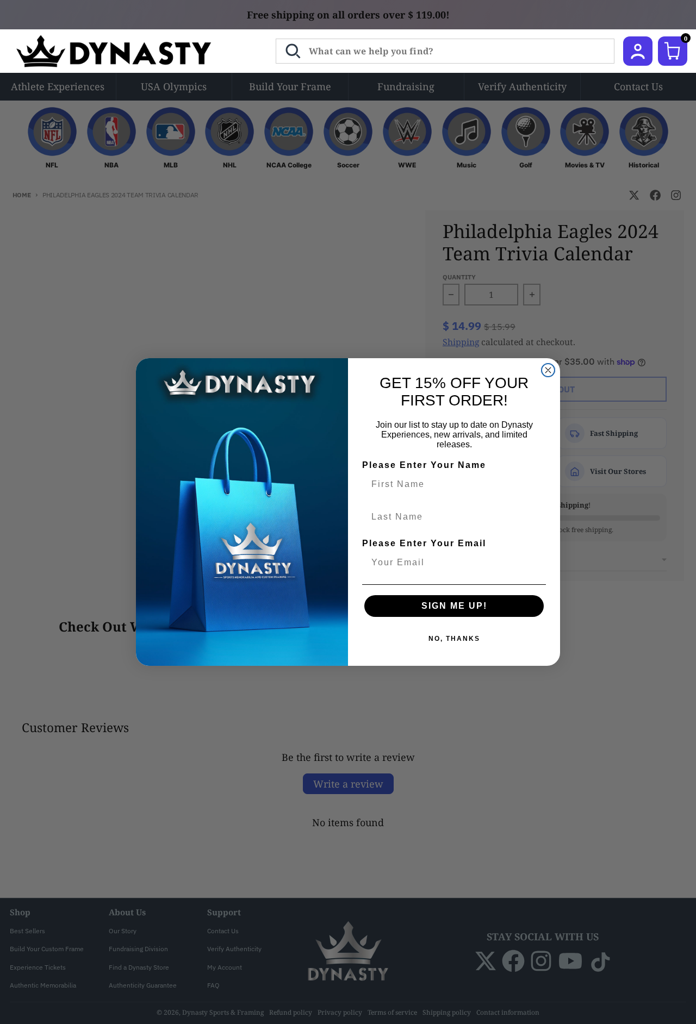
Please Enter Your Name (424, 465)
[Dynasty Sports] (128, 51)
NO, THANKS (454, 638)
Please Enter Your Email (424, 543)
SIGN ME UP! (454, 605)
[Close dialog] (548, 370)
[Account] (637, 51)
